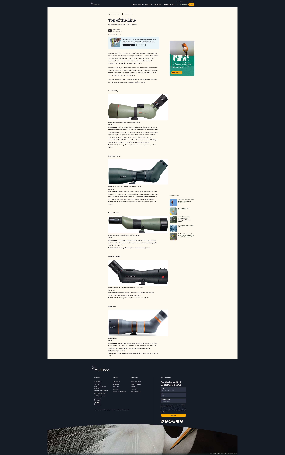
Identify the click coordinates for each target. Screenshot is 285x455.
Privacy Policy (120, 410)
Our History (97, 384)
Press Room (116, 386)
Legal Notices (114, 410)
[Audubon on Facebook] (166, 421)
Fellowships (116, 384)
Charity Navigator (97, 402)
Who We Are (97, 381)
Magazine (187, 1)
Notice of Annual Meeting (101, 390)
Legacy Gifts (134, 389)
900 (123, 288)
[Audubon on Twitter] (170, 421)
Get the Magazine (129, 45)
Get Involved (158, 4)
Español (192, 1)
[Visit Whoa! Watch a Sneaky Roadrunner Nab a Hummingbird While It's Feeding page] (182, 219)
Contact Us (116, 389)
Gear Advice (129, 14)
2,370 (123, 186)
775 (123, 122)
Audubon (95, 4)
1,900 (115, 235)
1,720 (114, 186)
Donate (191, 4)
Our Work (133, 4)
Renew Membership (136, 391)
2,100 (115, 338)
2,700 (115, 288)
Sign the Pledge (176, 72)
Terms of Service (168, 406)
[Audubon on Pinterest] (181, 421)
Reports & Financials (99, 393)
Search (177, 4)
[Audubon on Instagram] (162, 421)
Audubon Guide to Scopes (137, 82)
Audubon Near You (136, 381)
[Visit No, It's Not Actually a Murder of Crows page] (182, 228)
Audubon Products (136, 384)
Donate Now (134, 386)
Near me (184, 4)
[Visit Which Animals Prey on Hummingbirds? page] (182, 211)
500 (123, 235)
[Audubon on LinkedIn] (173, 421)
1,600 (153, 140)
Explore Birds (148, 4)
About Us (140, 4)
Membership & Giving (169, 4)
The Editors (117, 29)
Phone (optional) (166, 399)
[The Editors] (110, 30)
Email (163, 388)
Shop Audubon (180, 1)
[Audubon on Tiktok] (177, 421)
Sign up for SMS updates (119, 391)
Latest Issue (141, 45)
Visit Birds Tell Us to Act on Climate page (182, 58)
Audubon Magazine (115, 14)
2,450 (115, 122)
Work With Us (116, 381)
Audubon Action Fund (100, 395)
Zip (162, 393)
